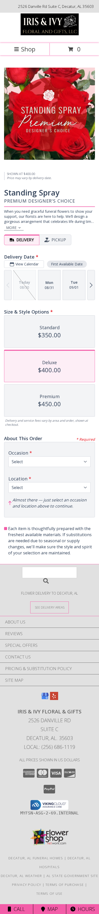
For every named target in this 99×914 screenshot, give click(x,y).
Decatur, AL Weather (21, 875)
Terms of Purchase (64, 884)
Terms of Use (49, 893)
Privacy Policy (26, 884)
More (11, 227)
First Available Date (67, 264)
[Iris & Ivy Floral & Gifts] (49, 35)
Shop (28, 49)
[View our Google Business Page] (45, 698)
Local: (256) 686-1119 (49, 747)
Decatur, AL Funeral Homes (35, 858)
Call (18, 909)
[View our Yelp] (54, 698)
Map (51, 909)
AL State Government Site (72, 875)
